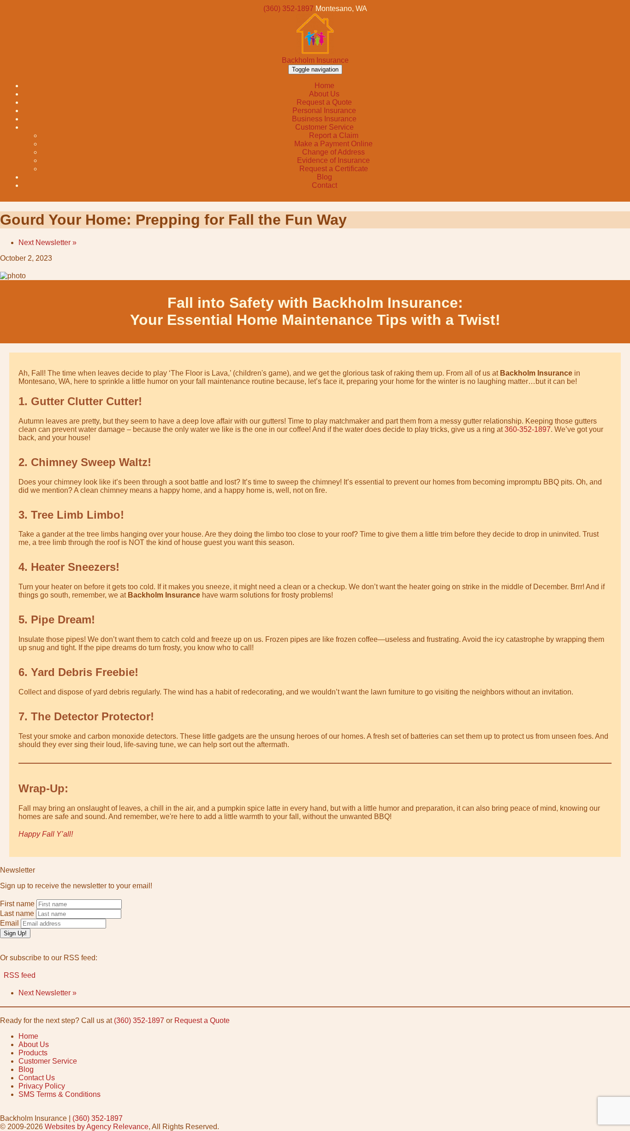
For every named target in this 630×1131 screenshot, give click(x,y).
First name (17, 904)
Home (28, 1036)
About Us (33, 1044)
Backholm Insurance (315, 60)
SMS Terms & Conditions (59, 1094)
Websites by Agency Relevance (97, 1127)
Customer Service (47, 1061)
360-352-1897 (528, 429)
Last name (17, 913)
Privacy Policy (41, 1086)
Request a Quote (202, 1020)
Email (9, 923)
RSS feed (18, 975)
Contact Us (36, 1078)
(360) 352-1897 (288, 8)
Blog (26, 1069)
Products (33, 1053)
